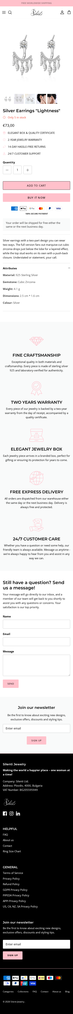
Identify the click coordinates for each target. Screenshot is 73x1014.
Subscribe (36, 528)
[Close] (65, 489)
